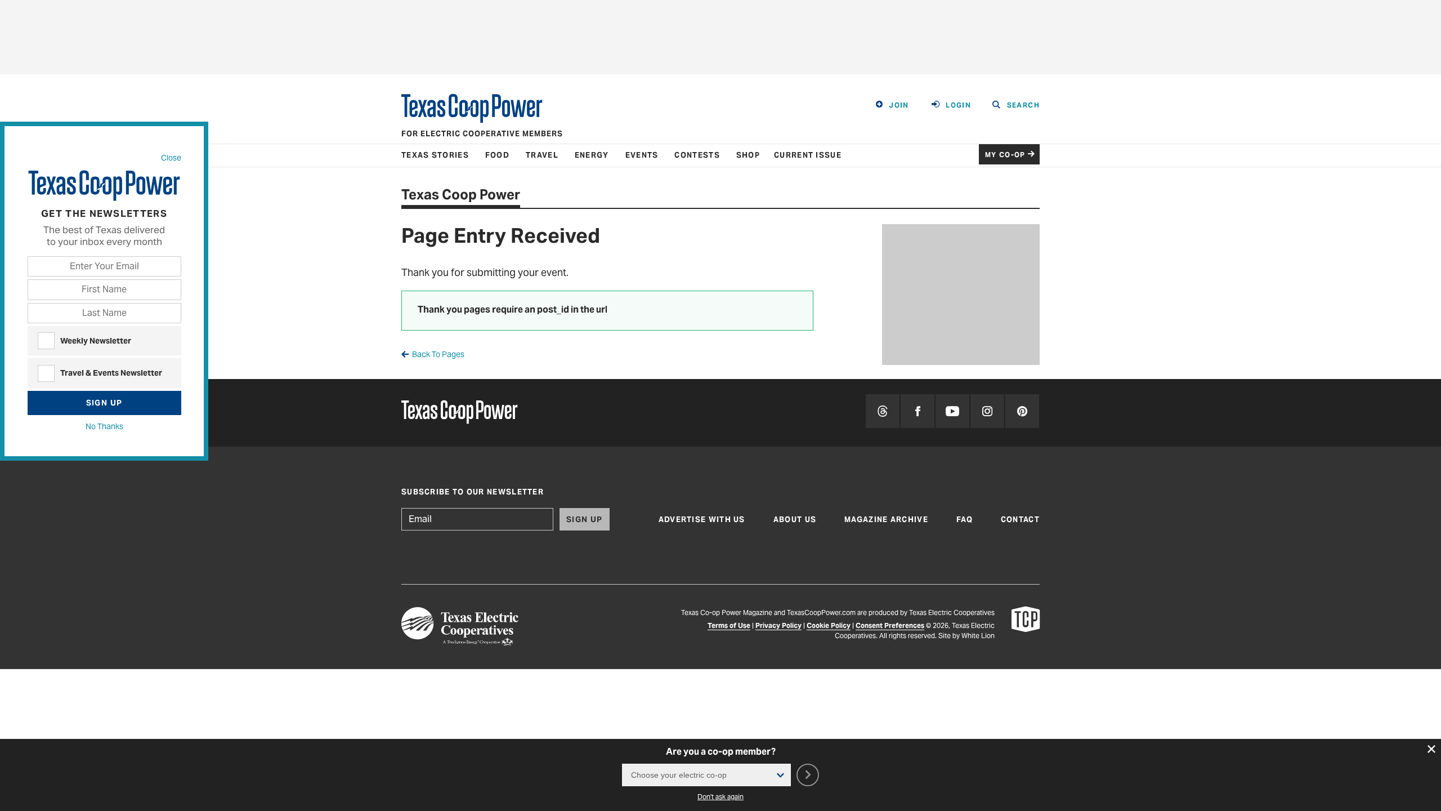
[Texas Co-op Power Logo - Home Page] (459, 413)
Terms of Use (729, 625)
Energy (592, 155)
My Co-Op (1005, 154)
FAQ (964, 519)
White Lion (978, 635)
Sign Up (104, 403)
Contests (696, 155)
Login (958, 105)
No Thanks (104, 426)
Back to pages (438, 354)
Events (642, 155)
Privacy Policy (778, 625)
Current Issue (808, 155)
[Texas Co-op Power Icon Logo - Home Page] (1026, 628)
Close (171, 158)
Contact (1020, 519)
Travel (542, 155)
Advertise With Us (702, 519)
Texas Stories (435, 155)
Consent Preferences (890, 625)
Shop (748, 155)
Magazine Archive (886, 519)
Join (899, 105)
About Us (794, 519)
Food (497, 155)
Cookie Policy (829, 625)
